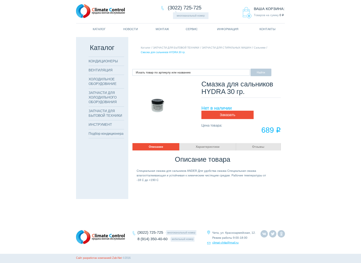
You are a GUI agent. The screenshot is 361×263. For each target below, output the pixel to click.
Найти (261, 72)
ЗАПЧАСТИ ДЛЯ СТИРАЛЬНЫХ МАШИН (226, 47)
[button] (227, 115)
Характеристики (208, 146)
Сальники (260, 47)
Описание (156, 146)
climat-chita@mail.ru (225, 242)
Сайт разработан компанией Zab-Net (99, 257)
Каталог (146, 47)
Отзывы (258, 146)
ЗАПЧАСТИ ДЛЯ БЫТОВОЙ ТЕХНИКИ (176, 47)
